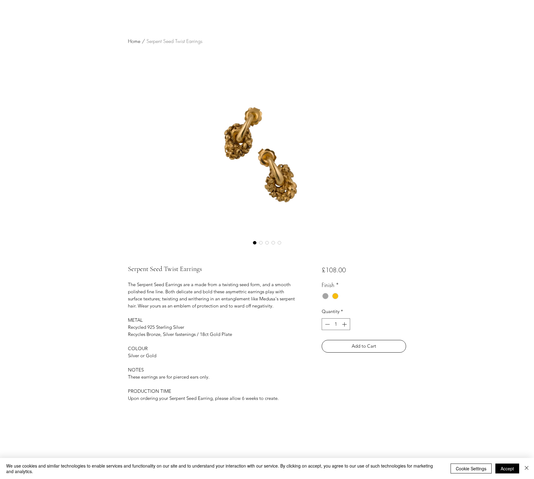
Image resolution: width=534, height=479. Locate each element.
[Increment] (345, 324)
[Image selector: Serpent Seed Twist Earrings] (255, 243)
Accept (507, 468)
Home (134, 41)
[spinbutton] (336, 324)
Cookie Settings (471, 468)
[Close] (526, 468)
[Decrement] (327, 324)
